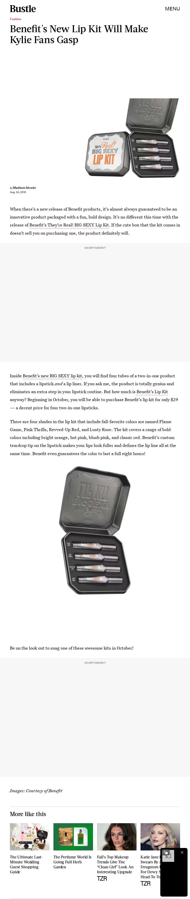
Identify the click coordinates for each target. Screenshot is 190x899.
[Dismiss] (182, 852)
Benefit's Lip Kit (152, 391)
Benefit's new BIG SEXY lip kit (52, 376)
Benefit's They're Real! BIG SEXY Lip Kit (69, 225)
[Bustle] (23, 8)
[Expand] (166, 852)
